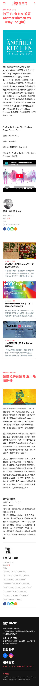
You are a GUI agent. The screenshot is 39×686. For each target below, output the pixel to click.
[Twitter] (8, 229)
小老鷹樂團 (15, 595)
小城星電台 (24, 595)
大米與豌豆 (23, 591)
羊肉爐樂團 (7, 583)
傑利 (5, 587)
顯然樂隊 (12, 599)
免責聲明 (6, 674)
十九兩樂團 (7, 591)
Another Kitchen (14, 224)
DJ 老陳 (18, 587)
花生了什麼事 (8, 575)
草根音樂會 (18, 575)
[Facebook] (4, 229)
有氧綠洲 (26, 575)
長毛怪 (19, 599)
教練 (24, 587)
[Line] (12, 229)
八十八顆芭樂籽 (8, 579)
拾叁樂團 (6, 571)
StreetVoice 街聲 (9, 666)
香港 (5, 224)
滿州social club (20, 579)
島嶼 (5, 599)
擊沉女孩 (6, 595)
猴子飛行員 (16, 583)
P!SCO (15, 591)
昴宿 (29, 587)
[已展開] (4, 3)
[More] (15, 229)
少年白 (11, 587)
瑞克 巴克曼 (25, 583)
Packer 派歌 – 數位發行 (24, 666)
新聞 (14, 10)
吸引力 (14, 571)
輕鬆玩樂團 (22, 571)
